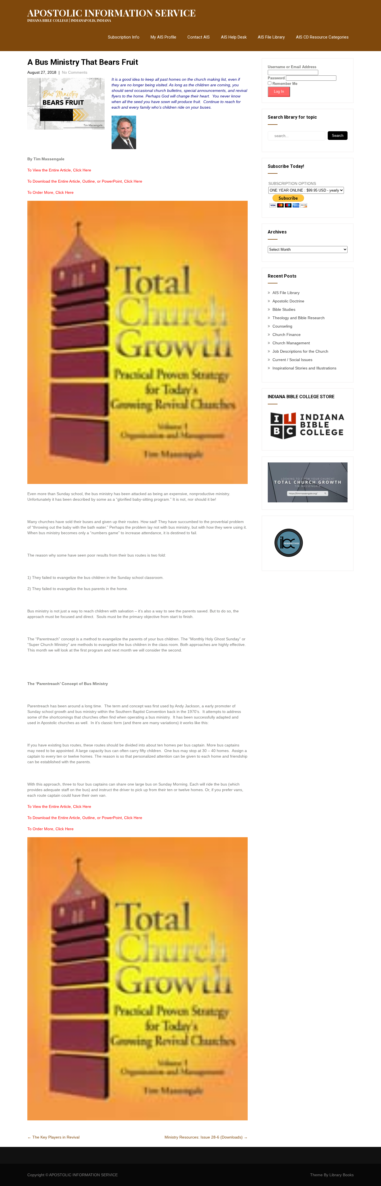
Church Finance (287, 334)
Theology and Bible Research (299, 318)
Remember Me (284, 84)
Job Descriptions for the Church (300, 351)
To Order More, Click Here (50, 192)
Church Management (291, 343)
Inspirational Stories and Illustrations (304, 368)
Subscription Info (123, 37)
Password (276, 78)
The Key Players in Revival (53, 1137)
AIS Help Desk (234, 37)
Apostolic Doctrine (288, 301)
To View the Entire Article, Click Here (59, 170)
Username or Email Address (292, 67)
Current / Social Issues (292, 359)
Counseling (282, 326)
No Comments (74, 72)
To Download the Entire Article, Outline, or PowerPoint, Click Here (84, 181)
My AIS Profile (163, 37)
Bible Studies (284, 309)
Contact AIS (198, 37)
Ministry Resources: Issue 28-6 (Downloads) (206, 1137)
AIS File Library (271, 37)
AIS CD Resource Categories (322, 37)
